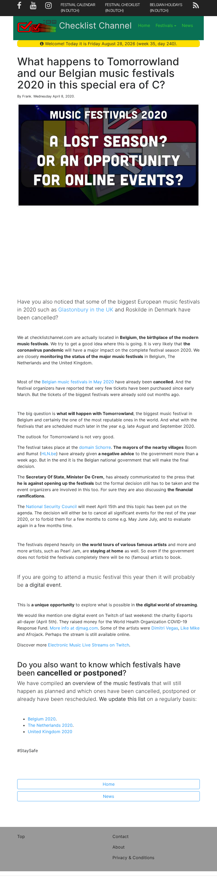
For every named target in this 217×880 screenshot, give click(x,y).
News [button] (108, 796)
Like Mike (190, 628)
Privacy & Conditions (133, 857)
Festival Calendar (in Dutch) (78, 7)
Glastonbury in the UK (85, 309)
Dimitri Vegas (164, 628)
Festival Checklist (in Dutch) (122, 7)
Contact (120, 836)
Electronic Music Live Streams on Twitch (88, 645)
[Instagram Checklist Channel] (49, 8)
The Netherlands (50, 725)
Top (21, 836)
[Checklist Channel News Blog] (195, 8)
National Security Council (51, 506)
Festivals (164, 25)
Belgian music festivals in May (78, 381)
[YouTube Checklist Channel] (33, 8)
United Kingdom (50, 731)
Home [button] (109, 784)
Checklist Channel (95, 25)
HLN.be (48, 453)
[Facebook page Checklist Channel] (19, 8)
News (187, 25)
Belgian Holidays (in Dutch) (166, 7)
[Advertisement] (108, 257)
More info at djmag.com (74, 628)
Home (144, 25)
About (118, 847)
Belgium (42, 718)
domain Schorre (95, 447)
